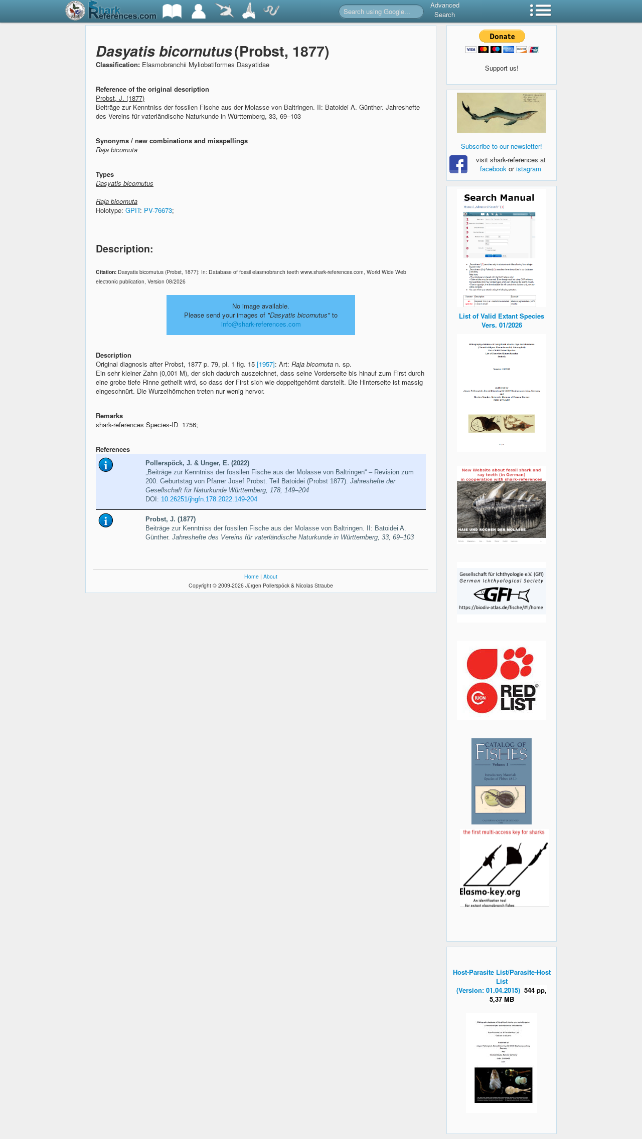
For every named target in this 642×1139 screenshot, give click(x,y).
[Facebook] (501, 113)
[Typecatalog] (248, 11)
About (270, 576)
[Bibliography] (172, 11)
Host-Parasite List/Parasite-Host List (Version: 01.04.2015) (502, 981)
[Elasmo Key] (504, 867)
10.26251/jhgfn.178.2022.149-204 (209, 499)
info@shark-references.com (261, 324)
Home (251, 576)
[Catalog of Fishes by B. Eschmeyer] (501, 781)
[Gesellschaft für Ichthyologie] (501, 591)
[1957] (266, 364)
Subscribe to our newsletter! (501, 146)
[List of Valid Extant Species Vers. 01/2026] (501, 392)
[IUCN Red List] (501, 680)
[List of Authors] (199, 11)
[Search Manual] (501, 246)
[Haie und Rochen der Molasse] (501, 505)
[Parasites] (271, 11)
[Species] (224, 11)
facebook (493, 168)
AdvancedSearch (444, 9)
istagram (528, 168)
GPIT (132, 210)
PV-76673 (158, 210)
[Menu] (541, 11)
